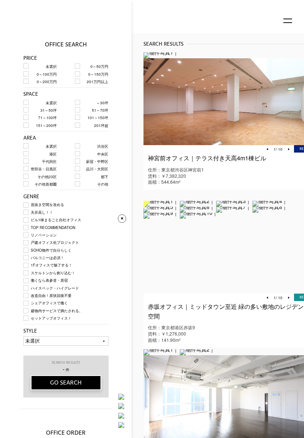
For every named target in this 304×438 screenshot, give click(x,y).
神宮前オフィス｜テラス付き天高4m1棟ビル (207, 158)
